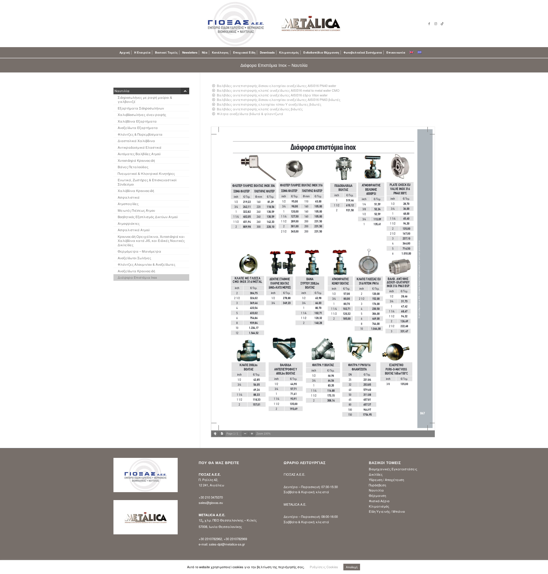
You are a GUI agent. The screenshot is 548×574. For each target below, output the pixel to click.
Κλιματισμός (379, 506)
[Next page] (222, 433)
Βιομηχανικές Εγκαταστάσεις (393, 469)
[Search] (427, 52)
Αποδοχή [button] (351, 567)
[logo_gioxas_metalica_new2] (274, 23)
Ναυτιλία (376, 490)
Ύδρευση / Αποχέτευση (386, 479)
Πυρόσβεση (377, 485)
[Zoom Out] (245, 433)
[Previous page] (215, 433)
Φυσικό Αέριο (379, 501)
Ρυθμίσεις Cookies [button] (324, 567)
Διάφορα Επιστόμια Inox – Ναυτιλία (274, 65)
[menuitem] (124, 52)
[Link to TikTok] (442, 23)
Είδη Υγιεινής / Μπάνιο (387, 511)
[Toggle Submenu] (185, 91)
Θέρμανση (377, 495)
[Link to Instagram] (435, 23)
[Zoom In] (252, 433)
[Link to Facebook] (429, 23)
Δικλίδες (376, 474)
